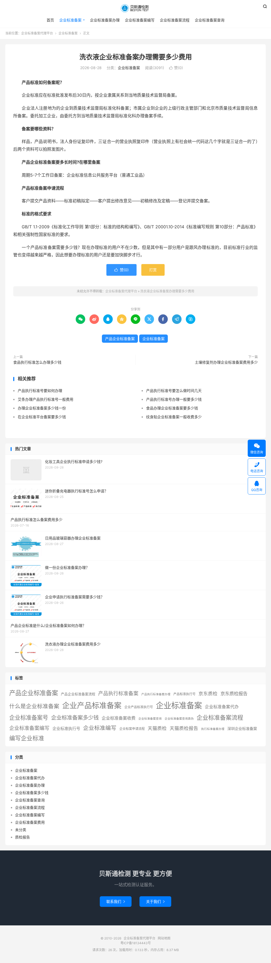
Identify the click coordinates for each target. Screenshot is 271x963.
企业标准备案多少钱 (75, 717)
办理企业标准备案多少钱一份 (42, 408)
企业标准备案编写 (140, 20)
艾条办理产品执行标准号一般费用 (45, 399)
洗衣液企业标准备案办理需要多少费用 (135, 57)
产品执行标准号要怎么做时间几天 (174, 390)
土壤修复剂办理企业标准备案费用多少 (226, 362)
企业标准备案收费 (119, 718)
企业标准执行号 (66, 728)
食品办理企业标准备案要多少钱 (172, 408)
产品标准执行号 (184, 694)
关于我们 (155, 901)
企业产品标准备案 (91, 705)
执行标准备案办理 (212, 729)
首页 (50, 20)
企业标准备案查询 (209, 20)
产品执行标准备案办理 (155, 694)
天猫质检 (157, 728)
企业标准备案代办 (222, 706)
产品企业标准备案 (120, 338)
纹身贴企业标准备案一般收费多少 (174, 416)
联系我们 (115, 901)
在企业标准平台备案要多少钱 (42, 416)
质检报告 (22, 837)
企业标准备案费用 (30, 822)
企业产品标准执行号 (138, 707)
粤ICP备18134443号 (135, 943)
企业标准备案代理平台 (135, 8)
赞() (176, 67)
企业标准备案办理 (105, 20)
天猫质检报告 (184, 728)
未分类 (20, 829)
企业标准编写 (99, 728)
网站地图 (164, 938)
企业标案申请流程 (132, 729)
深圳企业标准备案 (242, 728)
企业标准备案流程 (174, 20)
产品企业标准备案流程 (78, 694)
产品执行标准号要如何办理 (40, 390)
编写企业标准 (26, 738)
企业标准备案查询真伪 (179, 718)
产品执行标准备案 (118, 693)
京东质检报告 (233, 693)
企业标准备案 (70, 20)
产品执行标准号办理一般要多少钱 (174, 399)
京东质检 (208, 693)
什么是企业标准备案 (34, 706)
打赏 (153, 270)
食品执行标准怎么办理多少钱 (37, 362)
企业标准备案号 (28, 717)
